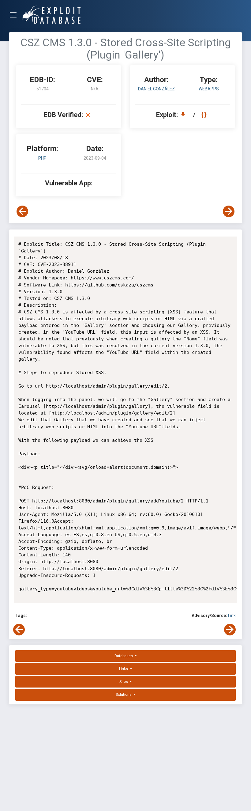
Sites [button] (124, 682)
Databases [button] (124, 656)
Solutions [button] (124, 694)
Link (232, 615)
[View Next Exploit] (228, 211)
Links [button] (124, 669)
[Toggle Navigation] (15, 15)
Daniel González (156, 88)
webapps (209, 88)
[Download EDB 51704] (184, 115)
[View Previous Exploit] (22, 211)
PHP (42, 158)
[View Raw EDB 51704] (204, 115)
